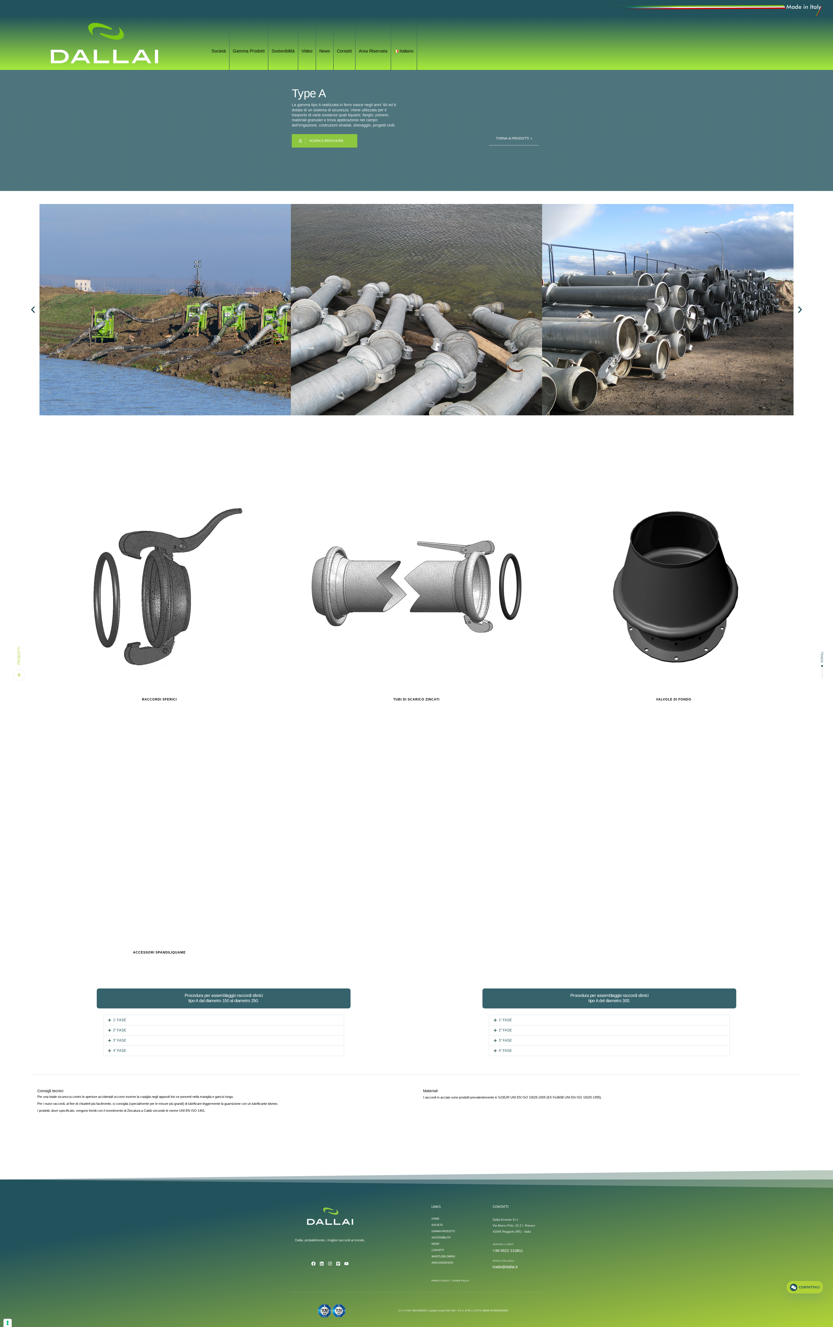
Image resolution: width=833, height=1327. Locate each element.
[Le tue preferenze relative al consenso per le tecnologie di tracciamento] (7, 1323)
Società (219, 51)
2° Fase (119, 1030)
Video (307, 51)
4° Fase (119, 1050)
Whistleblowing (443, 1256)
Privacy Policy (440, 1280)
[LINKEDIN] (322, 1264)
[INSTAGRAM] (330, 1264)
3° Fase (119, 1040)
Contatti (344, 51)
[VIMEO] (338, 1264)
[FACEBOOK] (313, 1264)
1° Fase (119, 1020)
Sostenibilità (283, 51)
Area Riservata (373, 51)
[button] (19, 664)
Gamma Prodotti (249, 51)
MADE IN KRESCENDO (495, 1310)
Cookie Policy (460, 1280)
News (324, 51)
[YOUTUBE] (346, 1264)
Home (435, 1218)
